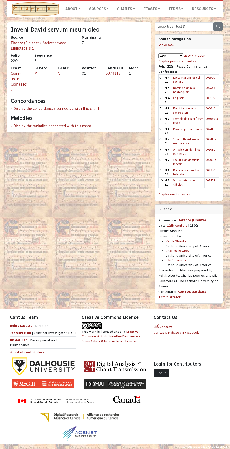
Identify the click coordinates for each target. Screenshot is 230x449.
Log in (161, 373)
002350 (210, 170)
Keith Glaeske (176, 241)
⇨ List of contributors (27, 352)
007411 (210, 129)
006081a (211, 160)
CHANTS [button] (124, 9)
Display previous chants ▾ (177, 61)
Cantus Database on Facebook (176, 332)
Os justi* (178, 98)
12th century (177, 226)
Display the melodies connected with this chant (52, 126)
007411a (113, 73)
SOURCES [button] (97, 9)
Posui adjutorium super (188, 129)
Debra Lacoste (21, 326)
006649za (212, 118)
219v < (188, 56)
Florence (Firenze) (191, 220)
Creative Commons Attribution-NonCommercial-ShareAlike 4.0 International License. (111, 336)
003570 (210, 77)
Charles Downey (177, 251)
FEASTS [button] (150, 9)
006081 (210, 149)
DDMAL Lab (18, 340)
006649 (210, 108)
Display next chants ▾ (174, 194)
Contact (165, 327)
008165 (210, 98)
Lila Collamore (176, 260)
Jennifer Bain (21, 333)
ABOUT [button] (71, 9)
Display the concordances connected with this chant (56, 108)
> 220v (200, 56)
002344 (210, 88)
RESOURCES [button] (202, 9)
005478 (210, 180)
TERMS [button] (174, 9)
